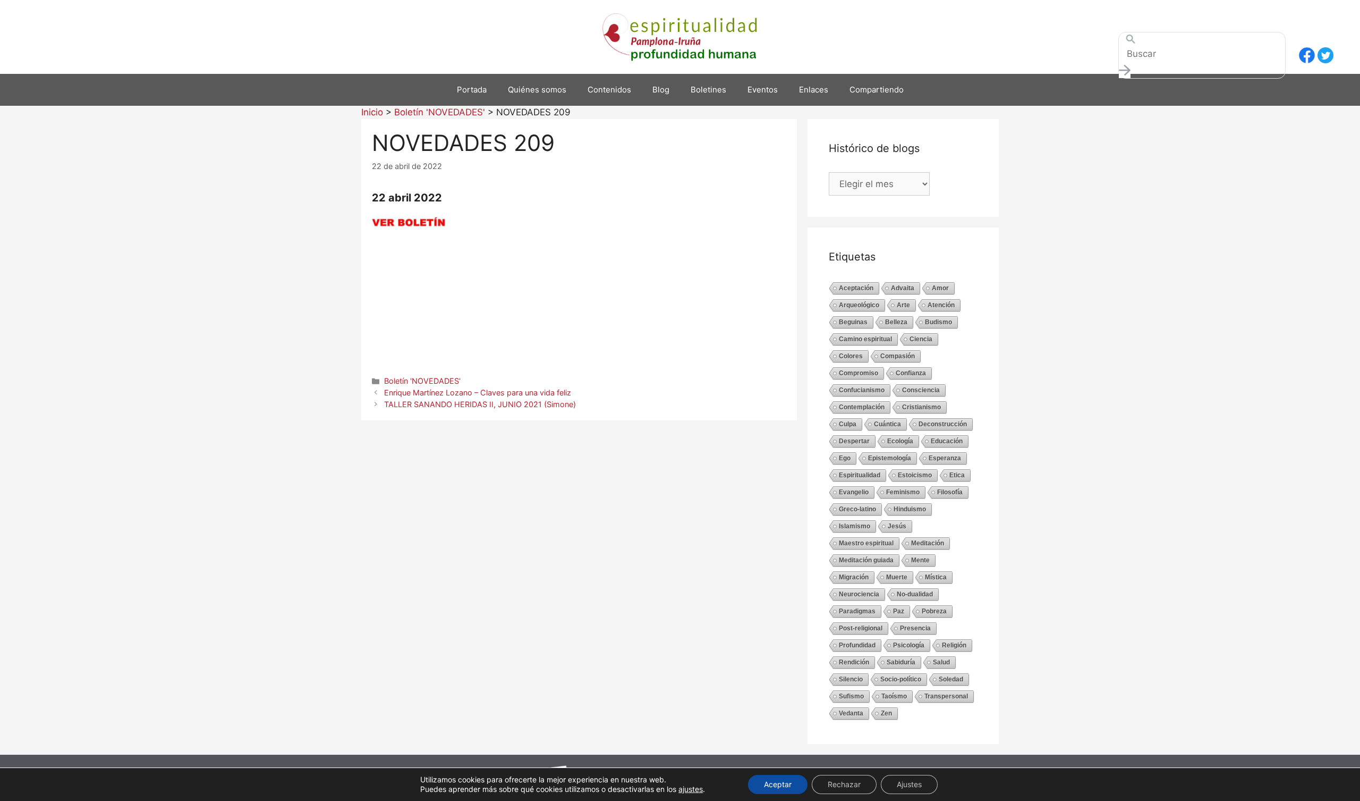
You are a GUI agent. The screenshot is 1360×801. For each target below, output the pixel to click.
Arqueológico (859, 305)
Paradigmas (857, 611)
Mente (920, 560)
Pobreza (934, 611)
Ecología (900, 441)
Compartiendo (876, 90)
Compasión (897, 356)
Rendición (854, 662)
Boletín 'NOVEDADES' (422, 380)
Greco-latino (857, 509)
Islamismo (854, 526)
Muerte (896, 577)
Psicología (908, 645)
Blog (660, 90)
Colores (851, 356)
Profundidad (857, 645)
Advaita (902, 288)
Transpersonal (946, 696)
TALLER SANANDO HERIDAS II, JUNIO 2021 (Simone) (480, 404)
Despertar (854, 441)
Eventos (762, 90)
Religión (954, 645)
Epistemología (889, 458)
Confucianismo (862, 390)
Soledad (951, 679)
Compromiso (858, 373)
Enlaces (813, 90)
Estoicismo (915, 475)
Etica (957, 475)
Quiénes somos (537, 90)
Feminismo (903, 492)
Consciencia (921, 390)
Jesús (897, 526)
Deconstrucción (943, 424)
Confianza (911, 373)
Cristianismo (921, 407)
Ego (845, 458)
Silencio (851, 679)
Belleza (896, 322)
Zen (886, 713)
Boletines (708, 90)
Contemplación (862, 407)
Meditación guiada (866, 560)
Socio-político (900, 679)
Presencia (915, 628)
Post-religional (860, 628)
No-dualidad (915, 594)
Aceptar (778, 784)
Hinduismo (910, 509)
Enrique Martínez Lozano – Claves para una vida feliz (477, 392)
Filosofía (950, 492)
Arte (903, 305)
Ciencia (921, 339)
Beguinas (853, 322)
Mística (936, 577)
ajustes (690, 789)
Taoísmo (894, 696)
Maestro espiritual (866, 543)
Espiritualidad (859, 475)
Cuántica (887, 424)
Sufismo (851, 696)
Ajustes (909, 784)
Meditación (927, 543)
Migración (854, 577)
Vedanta (851, 713)
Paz (898, 611)
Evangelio (854, 492)
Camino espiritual (865, 339)
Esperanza (945, 458)
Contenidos (609, 90)
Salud (941, 662)
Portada (472, 90)
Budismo (938, 322)
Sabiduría (901, 662)
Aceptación (856, 288)
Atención (941, 305)
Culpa (847, 424)
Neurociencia (859, 594)
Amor (940, 288)
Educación (947, 441)
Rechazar (844, 784)
